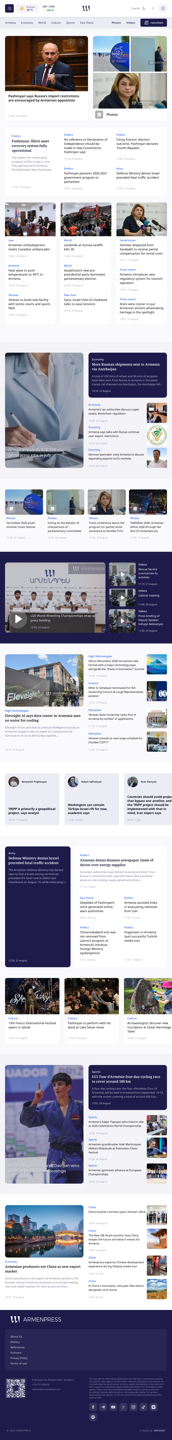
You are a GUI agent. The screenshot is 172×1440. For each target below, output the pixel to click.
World (42, 23)
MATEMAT (159, 1430)
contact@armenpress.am (46, 1389)
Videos (130, 23)
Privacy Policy (19, 1358)
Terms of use (18, 1363)
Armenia (10, 23)
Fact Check (87, 23)
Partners (16, 1352)
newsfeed (156, 23)
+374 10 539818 (40, 1384)
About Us (16, 1336)
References (17, 1347)
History (15, 1342)
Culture (56, 23)
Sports (70, 23)
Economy (27, 23)
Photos (116, 23)
